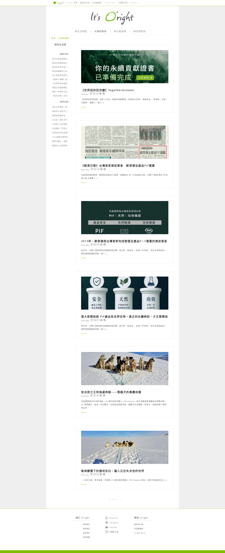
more (83, 107)
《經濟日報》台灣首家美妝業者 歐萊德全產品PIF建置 (118, 165)
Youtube (113, 527)
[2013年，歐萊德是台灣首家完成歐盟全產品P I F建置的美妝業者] (124, 217)
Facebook (113, 518)
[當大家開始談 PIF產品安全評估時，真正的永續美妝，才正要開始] (124, 293)
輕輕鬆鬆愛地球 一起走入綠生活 (66, 115)
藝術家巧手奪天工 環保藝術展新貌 (67, 111)
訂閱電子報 (123, 2)
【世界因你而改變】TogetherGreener (108, 90)
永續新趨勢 (63, 38)
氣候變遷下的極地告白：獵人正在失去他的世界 (112, 471)
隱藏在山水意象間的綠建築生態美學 (67, 145)
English (133, 2)
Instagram (114, 522)
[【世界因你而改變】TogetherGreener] (124, 66)
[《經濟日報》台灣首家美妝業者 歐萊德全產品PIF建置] (124, 142)
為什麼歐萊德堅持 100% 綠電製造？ (67, 75)
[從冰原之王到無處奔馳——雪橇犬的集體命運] (124, 368)
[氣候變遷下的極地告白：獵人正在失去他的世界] (124, 447)
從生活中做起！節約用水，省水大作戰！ (69, 107)
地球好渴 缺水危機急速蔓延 (63, 132)
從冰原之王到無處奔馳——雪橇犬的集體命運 (111, 392)
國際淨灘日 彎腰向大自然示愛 (65, 141)
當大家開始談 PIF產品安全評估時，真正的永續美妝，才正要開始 (124, 316)
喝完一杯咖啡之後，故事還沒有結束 (67, 91)
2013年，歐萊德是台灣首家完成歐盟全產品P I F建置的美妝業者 (124, 241)
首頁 (53, 38)
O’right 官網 (72, 2)
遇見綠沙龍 (84, 2)
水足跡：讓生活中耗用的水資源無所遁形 (69, 120)
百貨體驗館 (97, 2)
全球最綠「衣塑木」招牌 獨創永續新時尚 (69, 128)
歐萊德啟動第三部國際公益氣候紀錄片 (68, 71)
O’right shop (110, 2)
